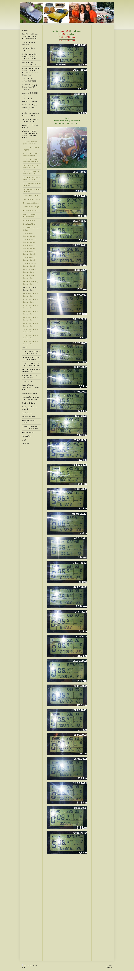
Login (110, 965)
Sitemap (35, 965)
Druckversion (28, 965)
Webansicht (109, 967)
